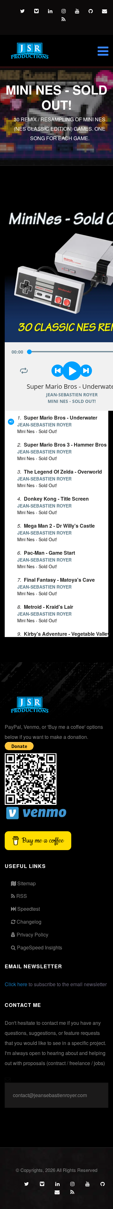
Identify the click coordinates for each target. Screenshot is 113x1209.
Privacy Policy (31, 934)
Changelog (28, 921)
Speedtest (28, 908)
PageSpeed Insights (39, 947)
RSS (21, 895)
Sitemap (26, 883)
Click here (16, 984)
